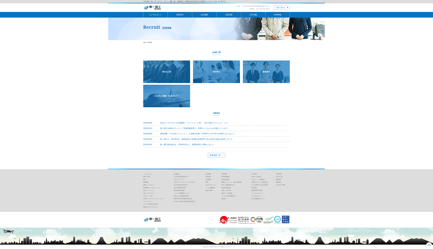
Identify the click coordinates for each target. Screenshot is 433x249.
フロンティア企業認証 (258, 179)
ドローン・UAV (148, 196)
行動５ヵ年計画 (226, 190)
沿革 (207, 182)
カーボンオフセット (257, 193)
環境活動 (254, 187)
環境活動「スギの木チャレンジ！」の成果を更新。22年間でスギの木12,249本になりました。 (198, 134)
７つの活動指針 (210, 187)
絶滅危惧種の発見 (256, 190)
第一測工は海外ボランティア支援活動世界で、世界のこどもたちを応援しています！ (194, 128)
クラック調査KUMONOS (150, 204)
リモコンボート (148, 201)
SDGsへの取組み (256, 176)
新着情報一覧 (215, 155)
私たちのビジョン (211, 185)
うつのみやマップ (256, 196)
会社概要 (204, 15)
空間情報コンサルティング (151, 187)
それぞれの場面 (280, 185)
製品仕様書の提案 (179, 190)
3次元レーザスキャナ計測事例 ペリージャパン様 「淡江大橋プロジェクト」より (194, 123)
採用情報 (277, 15)
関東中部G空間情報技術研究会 (183, 198)
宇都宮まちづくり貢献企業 (259, 182)
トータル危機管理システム (182, 193)
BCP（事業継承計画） (228, 185)
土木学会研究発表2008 (181, 185)
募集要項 (266, 72)
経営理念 (208, 176)
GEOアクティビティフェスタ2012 (184, 182)
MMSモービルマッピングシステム (153, 198)
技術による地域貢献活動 (181, 196)
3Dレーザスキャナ (148, 193)
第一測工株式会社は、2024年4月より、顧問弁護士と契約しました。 (188, 144)
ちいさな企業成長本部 (228, 196)
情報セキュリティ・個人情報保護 (231, 182)
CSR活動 (253, 15)
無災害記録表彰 (226, 187)
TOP (144, 42)
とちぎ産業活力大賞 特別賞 (259, 185)
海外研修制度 (225, 176)
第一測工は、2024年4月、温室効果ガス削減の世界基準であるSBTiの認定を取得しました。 (197, 139)
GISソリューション (149, 190)
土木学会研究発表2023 (181, 176)
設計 (144, 179)
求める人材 (166, 72)
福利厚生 (216, 72)
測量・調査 (146, 176)
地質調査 (146, 182)
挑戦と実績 (209, 190)
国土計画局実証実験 (180, 187)
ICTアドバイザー (179, 179)
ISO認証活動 (225, 179)
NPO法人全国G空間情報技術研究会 (184, 201)
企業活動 (228, 15)
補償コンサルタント (149, 185)
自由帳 (223, 198)
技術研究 (179, 15)
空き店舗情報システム (258, 198)
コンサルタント (155, 15)
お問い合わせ (280, 7)
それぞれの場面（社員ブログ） (166, 96)
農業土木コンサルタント (150, 207)
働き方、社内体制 (226, 193)
